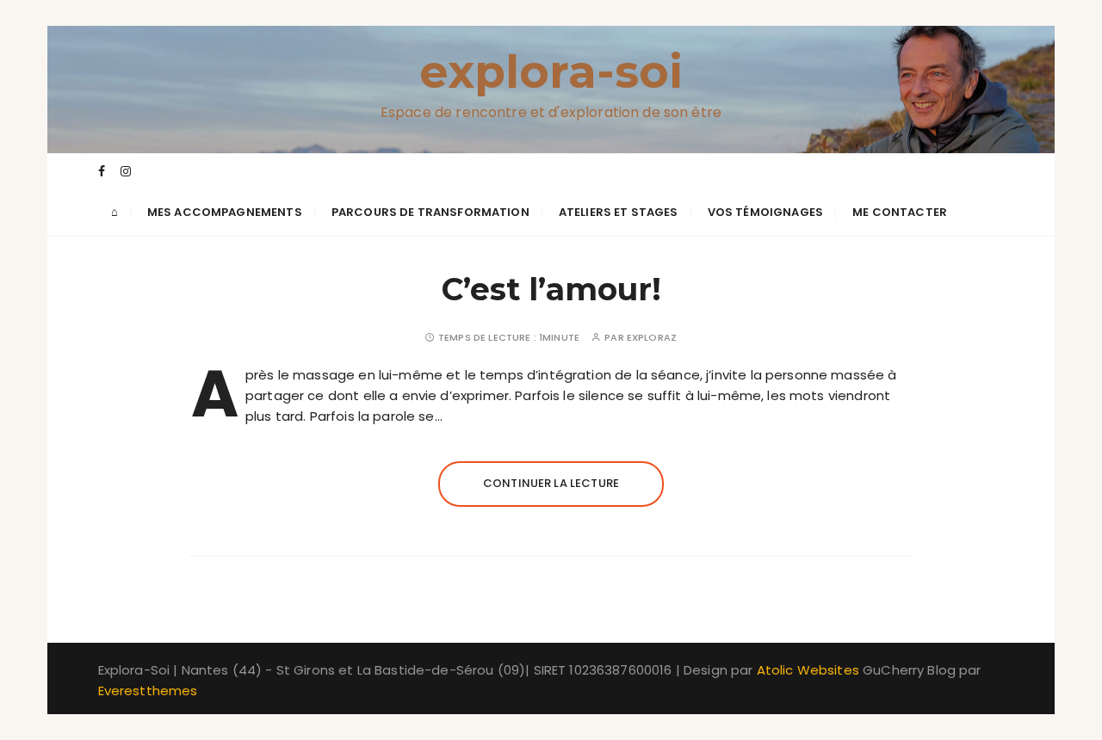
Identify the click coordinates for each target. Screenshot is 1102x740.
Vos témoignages (765, 212)
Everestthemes (148, 690)
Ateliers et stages (618, 212)
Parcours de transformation (430, 212)
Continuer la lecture (551, 483)
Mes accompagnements (224, 212)
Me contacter (899, 212)
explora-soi (551, 72)
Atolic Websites (808, 670)
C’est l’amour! (551, 289)
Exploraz (652, 337)
